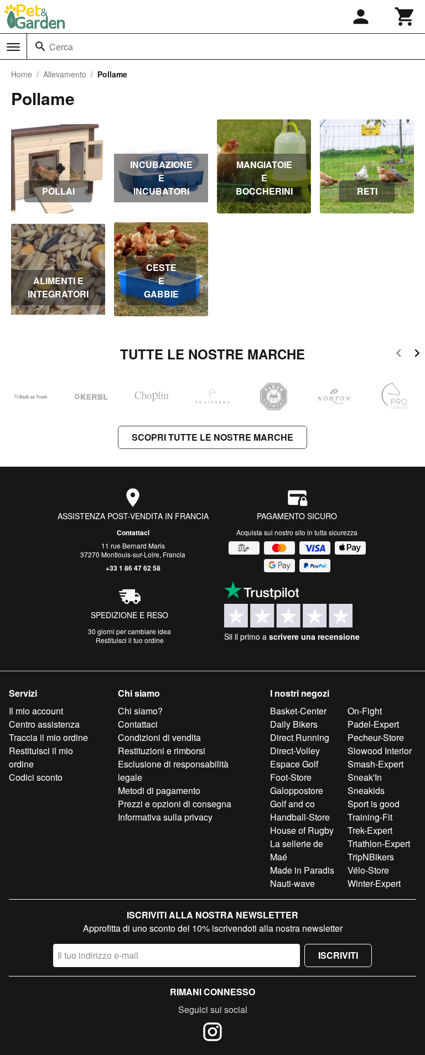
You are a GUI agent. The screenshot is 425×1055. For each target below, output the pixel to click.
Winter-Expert (374, 883)
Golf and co (292, 803)
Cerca (61, 46)
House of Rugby (302, 830)
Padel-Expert (373, 724)
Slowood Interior (380, 750)
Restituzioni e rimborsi (161, 750)
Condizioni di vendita (159, 737)
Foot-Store (291, 777)
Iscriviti (338, 955)
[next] (417, 354)
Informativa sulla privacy (165, 817)
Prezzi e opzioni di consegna (174, 803)
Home (21, 74)
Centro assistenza (44, 724)
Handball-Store (300, 817)
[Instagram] (212, 1033)
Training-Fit (370, 817)
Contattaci (133, 532)
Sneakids (366, 790)
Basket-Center (298, 710)
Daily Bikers (294, 724)
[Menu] (13, 47)
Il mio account (36, 710)
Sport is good (374, 803)
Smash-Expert (375, 764)
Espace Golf (294, 764)
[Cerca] (40, 46)
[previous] (399, 354)
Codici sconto (36, 777)
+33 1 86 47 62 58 (133, 568)
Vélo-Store (368, 870)
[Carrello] (405, 17)
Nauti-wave (292, 883)
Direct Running (299, 737)
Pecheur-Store (376, 737)
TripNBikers (371, 856)
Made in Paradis (302, 870)
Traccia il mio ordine (48, 737)
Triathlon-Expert (379, 843)
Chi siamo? (140, 710)
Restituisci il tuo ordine (130, 640)
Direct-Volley (295, 750)
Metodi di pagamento (159, 790)
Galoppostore (296, 790)
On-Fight (365, 710)
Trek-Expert (370, 830)
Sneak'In (365, 777)
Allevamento (64, 74)
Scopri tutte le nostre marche (212, 437)
